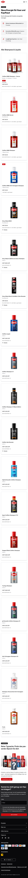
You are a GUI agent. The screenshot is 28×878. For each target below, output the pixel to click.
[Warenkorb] (24, 2)
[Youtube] (8, 838)
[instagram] (5, 838)
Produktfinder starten (6, 779)
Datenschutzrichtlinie (17, 811)
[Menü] (26, 2)
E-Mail (2, 799)
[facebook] (2, 838)
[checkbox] (1, 809)
